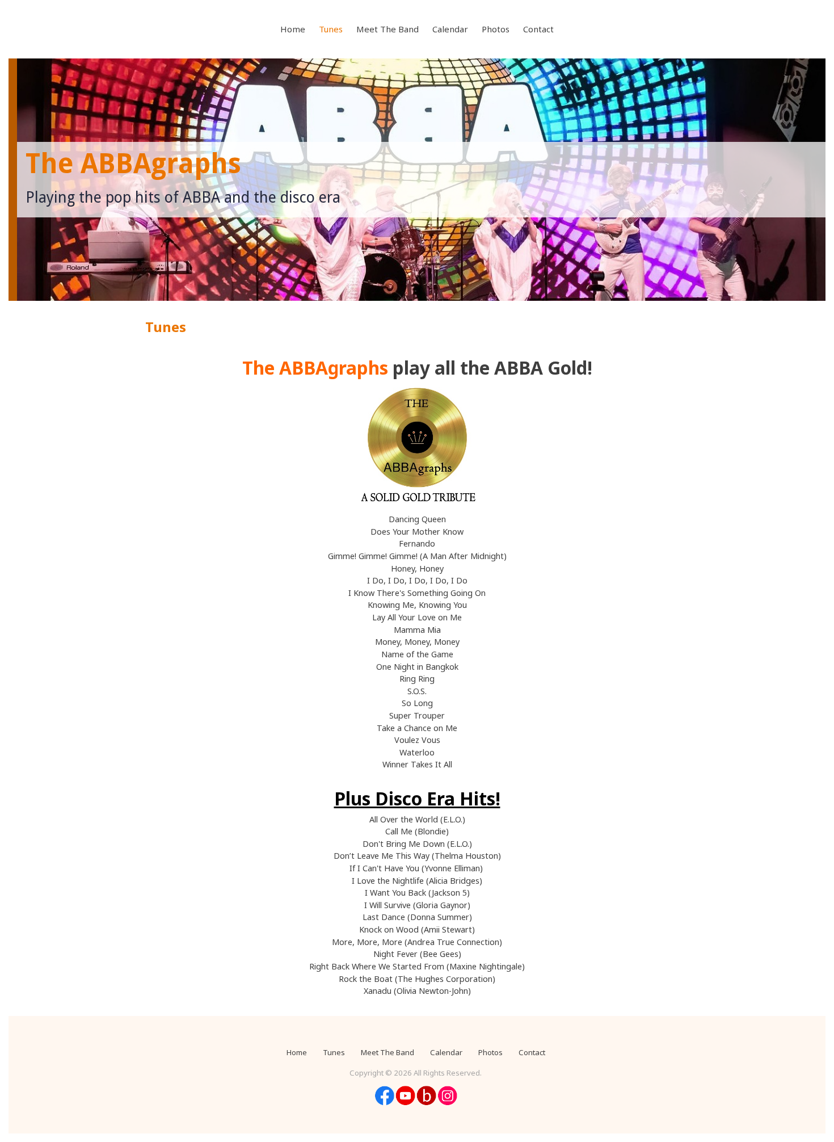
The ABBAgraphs (133, 164)
